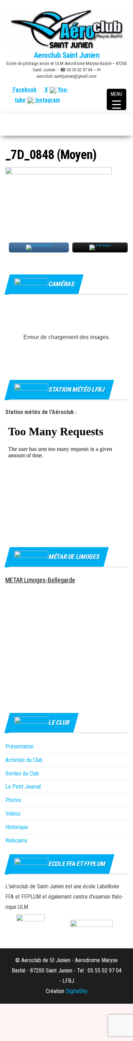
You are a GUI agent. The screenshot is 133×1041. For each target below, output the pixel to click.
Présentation (19, 746)
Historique (16, 827)
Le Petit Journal (23, 786)
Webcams (16, 840)
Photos (13, 800)
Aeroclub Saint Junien (67, 55)
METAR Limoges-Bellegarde (40, 580)
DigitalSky (77, 991)
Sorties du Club (22, 773)
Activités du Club (24, 760)
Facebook (24, 89)
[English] (98, 89)
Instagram (47, 100)
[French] (90, 89)
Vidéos (13, 813)
